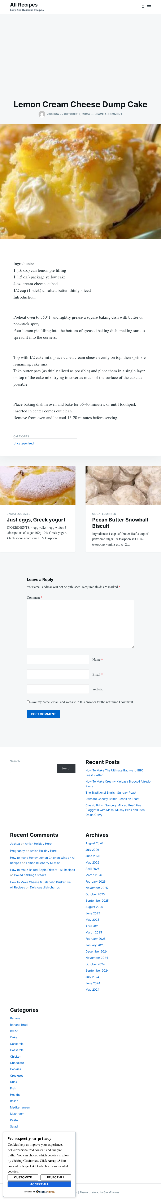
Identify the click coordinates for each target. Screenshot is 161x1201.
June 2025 (93, 913)
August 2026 (94, 843)
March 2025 (94, 932)
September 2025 (97, 900)
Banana (15, 1018)
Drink (13, 1082)
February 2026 (96, 881)
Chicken (15, 1056)
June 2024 (93, 983)
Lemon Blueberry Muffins (43, 863)
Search (15, 761)
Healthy (15, 1094)
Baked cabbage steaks (30, 875)
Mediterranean (20, 1107)
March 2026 (94, 875)
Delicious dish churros (45, 887)
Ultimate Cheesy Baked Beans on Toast (112, 799)
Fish (13, 1088)
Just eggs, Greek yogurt (36, 520)
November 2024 (97, 957)
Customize (23, 1177)
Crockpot (16, 1075)
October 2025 (95, 894)
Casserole (16, 1043)
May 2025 (92, 919)
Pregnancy (17, 850)
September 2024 (97, 970)
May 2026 (92, 862)
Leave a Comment (108, 114)
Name (97, 659)
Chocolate (17, 1063)
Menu (149, 7)
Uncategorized (23, 443)
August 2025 (94, 907)
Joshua (53, 114)
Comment (34, 597)
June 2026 (93, 856)
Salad (14, 1126)
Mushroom (17, 1113)
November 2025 (97, 887)
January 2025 (95, 945)
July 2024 (92, 977)
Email (97, 674)
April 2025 (93, 926)
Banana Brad (19, 1024)
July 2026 (92, 849)
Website (97, 689)
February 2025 (96, 938)
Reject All (56, 1177)
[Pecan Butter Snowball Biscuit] (123, 485)
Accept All (39, 1184)
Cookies (15, 1069)
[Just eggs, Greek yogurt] (37, 485)
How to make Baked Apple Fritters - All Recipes (42, 869)
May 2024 (92, 989)
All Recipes (24, 5)
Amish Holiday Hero (38, 843)
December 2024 (97, 951)
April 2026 (93, 868)
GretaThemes (111, 1192)
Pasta (14, 1120)
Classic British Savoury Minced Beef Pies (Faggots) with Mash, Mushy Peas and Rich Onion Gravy (115, 809)
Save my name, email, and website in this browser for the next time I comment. (82, 702)
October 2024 (95, 964)
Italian (14, 1101)
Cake (13, 1037)
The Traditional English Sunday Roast (111, 792)
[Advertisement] (80, 56)
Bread (14, 1031)
